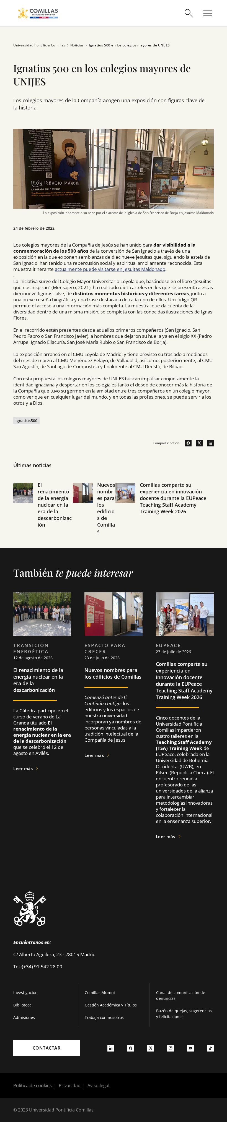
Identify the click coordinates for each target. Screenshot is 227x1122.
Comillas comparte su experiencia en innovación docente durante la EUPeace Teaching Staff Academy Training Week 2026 (173, 498)
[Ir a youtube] (190, 1048)
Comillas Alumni (100, 992)
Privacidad (70, 1085)
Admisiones (24, 1017)
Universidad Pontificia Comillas (39, 45)
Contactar (47, 1048)
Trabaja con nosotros (104, 1017)
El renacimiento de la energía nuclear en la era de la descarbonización (55, 505)
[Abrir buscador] (189, 13)
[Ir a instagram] (170, 1048)
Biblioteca (22, 1005)
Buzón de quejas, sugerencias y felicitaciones (184, 1013)
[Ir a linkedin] (208, 443)
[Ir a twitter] (197, 443)
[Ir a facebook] (186, 443)
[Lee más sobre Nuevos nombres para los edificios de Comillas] (113, 614)
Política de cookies (32, 1085)
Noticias (77, 45)
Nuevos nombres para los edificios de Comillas (106, 508)
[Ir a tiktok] (210, 1048)
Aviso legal (98, 1085)
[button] (43, 515)
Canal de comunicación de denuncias (180, 995)
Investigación (25, 992)
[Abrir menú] (208, 13)
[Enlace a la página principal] (38, 13)
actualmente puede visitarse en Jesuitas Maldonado (110, 269)
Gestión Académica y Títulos (111, 1005)
